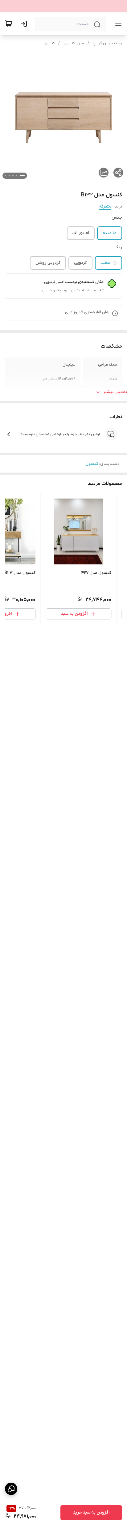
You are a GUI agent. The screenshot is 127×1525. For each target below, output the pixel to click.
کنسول (49, 43)
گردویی (80, 263)
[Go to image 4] (9, 175)
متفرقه (105, 206)
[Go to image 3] (13, 175)
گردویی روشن (47, 263)
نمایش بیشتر (115, 392)
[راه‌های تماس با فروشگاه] (11, 1489)
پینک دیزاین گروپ (107, 43)
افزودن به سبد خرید (91, 1512)
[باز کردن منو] (117, 24)
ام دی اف (80, 233)
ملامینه (110, 233)
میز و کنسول (73, 43)
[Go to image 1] (22, 175)
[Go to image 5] (5, 175)
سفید (105, 263)
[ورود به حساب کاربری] (25, 23)
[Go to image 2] (16, 175)
